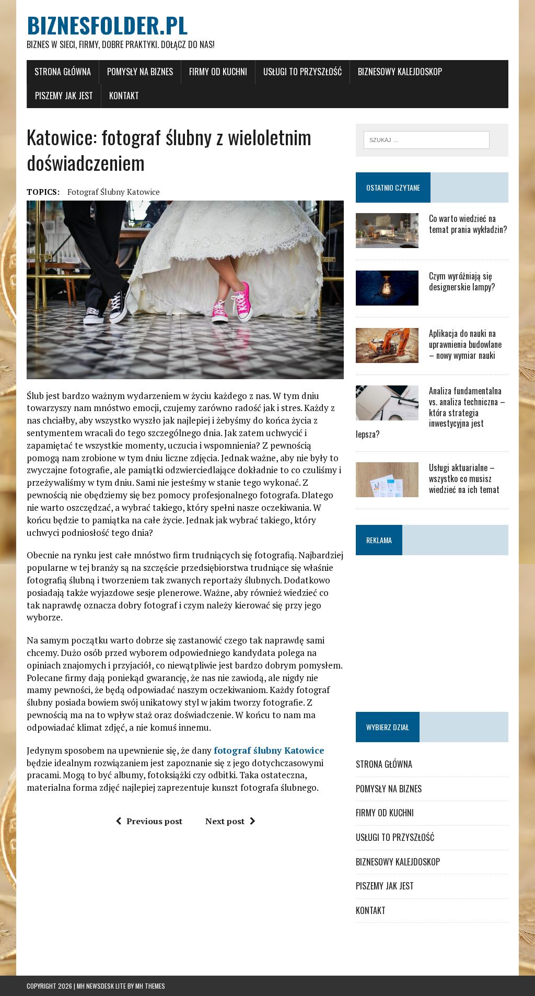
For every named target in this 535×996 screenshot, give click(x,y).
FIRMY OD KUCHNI (218, 71)
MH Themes (150, 985)
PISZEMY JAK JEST (64, 95)
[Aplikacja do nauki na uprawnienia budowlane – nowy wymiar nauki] (387, 355)
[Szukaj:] (427, 139)
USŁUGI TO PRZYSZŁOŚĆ (302, 71)
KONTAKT (124, 95)
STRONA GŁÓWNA (62, 71)
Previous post (154, 821)
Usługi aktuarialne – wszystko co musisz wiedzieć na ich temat (464, 478)
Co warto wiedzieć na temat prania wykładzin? (468, 224)
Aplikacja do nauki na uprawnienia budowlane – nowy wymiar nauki (465, 344)
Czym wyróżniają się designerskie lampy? (462, 281)
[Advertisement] (432, 631)
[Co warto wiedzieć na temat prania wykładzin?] (387, 241)
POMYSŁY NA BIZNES (140, 71)
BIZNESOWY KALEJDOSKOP (400, 71)
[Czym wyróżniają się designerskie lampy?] (387, 298)
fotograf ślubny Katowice (113, 191)
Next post (225, 821)
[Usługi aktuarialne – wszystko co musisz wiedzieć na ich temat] (387, 490)
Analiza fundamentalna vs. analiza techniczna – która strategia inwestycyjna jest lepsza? (430, 412)
